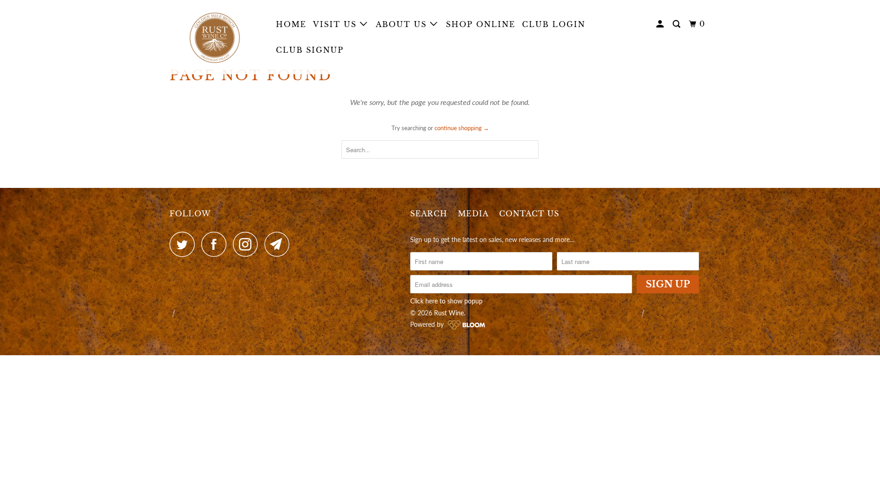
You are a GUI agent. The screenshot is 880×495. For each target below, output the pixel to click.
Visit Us (336, 24)
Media (473, 213)
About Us (403, 24)
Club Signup (310, 50)
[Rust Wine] (217, 37)
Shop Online (481, 24)
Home (291, 24)
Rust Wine (449, 313)
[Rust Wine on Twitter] (185, 244)
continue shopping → (461, 128)
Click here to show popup (446, 301)
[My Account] (661, 24)
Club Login (553, 24)
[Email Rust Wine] (279, 244)
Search (428, 213)
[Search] (677, 24)
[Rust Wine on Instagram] (248, 244)
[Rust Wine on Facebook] (216, 244)
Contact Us (529, 213)
